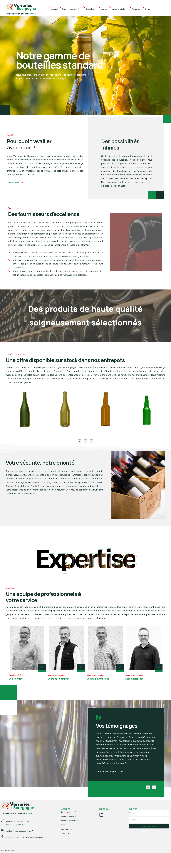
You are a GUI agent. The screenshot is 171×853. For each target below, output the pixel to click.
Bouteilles (90, 9)
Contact (148, 9)
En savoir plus (13, 182)
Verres (104, 9)
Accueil (54, 9)
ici (60, 256)
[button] (71, 9)
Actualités (136, 9)
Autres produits (118, 9)
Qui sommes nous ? (70, 9)
